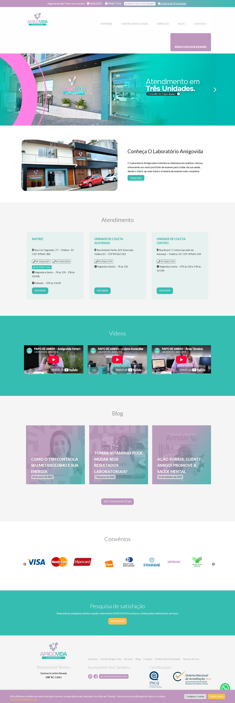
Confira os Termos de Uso (23, 699)
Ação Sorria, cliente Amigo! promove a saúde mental (179, 465)
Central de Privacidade (173, 3)
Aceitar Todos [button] (216, 696)
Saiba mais (136, 177)
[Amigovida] (37, 19)
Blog (181, 23)
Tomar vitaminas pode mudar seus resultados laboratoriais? (118, 462)
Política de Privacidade (167, 658)
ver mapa (40, 290)
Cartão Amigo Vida (134, 23)
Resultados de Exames (191, 46)
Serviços (163, 23)
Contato (200, 23)
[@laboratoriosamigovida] (96, 676)
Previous (24, 564)
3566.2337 (95, 3)
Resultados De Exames (141, 3)
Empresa (106, 23)
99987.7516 (114, 3)
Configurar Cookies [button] (195, 696)
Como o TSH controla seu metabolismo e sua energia (54, 465)
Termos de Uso (191, 658)
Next (213, 564)
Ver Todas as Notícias (117, 501)
